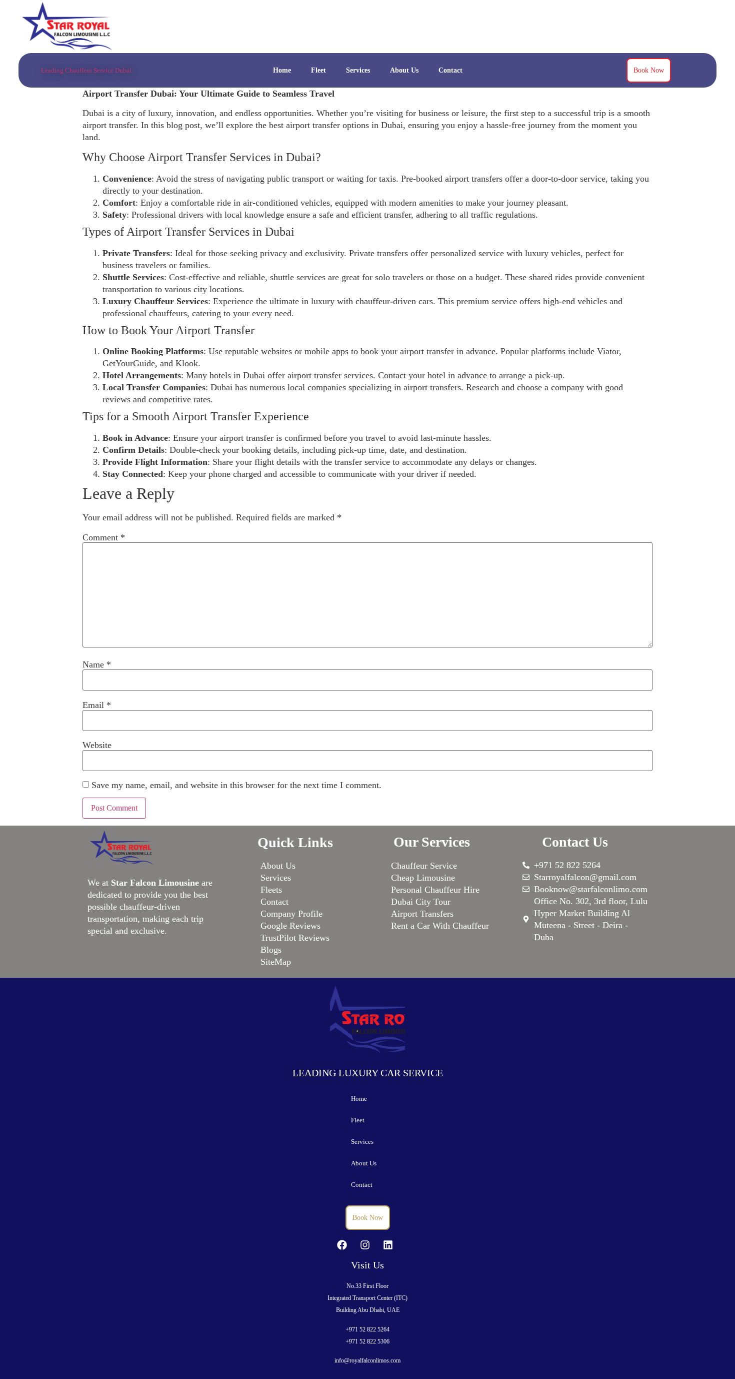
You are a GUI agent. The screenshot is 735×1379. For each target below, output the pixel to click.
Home (282, 70)
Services (358, 70)
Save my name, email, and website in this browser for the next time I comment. (237, 785)
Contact (450, 70)
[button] (368, 1120)
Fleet (318, 70)
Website (97, 745)
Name (96, 664)
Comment (103, 537)
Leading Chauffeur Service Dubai (86, 70)
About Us (404, 70)
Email (96, 705)
